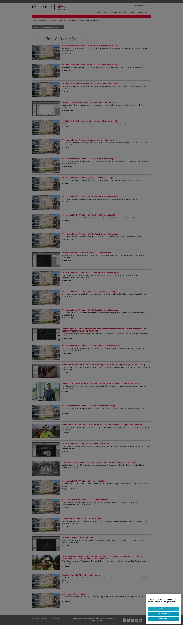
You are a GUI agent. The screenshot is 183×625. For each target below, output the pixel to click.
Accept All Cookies (163, 609)
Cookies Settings (163, 618)
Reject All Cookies (164, 613)
